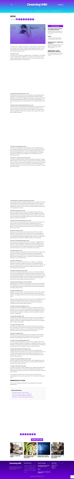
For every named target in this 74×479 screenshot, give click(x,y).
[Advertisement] (27, 77)
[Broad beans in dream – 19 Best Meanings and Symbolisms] (30, 448)
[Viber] (33, 19)
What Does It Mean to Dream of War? (20, 392)
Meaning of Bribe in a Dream (15, 456)
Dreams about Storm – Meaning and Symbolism (43, 456)
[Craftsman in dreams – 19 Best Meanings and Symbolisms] (57, 448)
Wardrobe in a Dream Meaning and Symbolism (22, 397)
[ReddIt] (28, 19)
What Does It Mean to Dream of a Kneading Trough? (55, 29)
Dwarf (49, 36)
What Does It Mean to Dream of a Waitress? (22, 393)
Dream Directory (28, 463)
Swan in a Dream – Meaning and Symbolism (44, 472)
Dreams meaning (42, 463)
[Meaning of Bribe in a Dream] (16, 448)
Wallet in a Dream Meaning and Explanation (22, 395)
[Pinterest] (24, 19)
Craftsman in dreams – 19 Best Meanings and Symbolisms (57, 456)
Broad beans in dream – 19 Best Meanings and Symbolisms (30, 456)
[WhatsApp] (26, 19)
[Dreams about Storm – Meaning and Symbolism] (44, 448)
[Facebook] (19, 19)
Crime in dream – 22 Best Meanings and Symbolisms (54, 51)
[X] (21, 19)
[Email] (31, 19)
